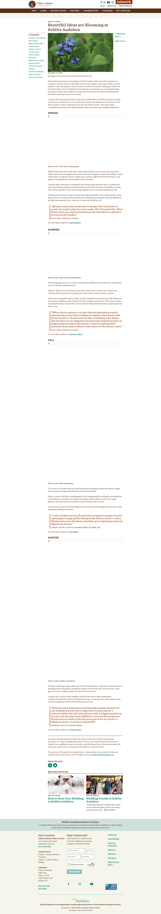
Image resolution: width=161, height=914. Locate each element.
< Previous (120, 34)
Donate (124, 2)
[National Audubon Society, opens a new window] (80, 902)
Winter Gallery (75, 730)
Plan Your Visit (44, 886)
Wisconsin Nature (36, 77)
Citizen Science (35, 49)
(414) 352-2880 (44, 846)
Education (33, 58)
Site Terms (112, 858)
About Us (111, 6)
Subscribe (74, 872)
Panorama (112, 854)
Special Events (54, 21)
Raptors (74, 11)
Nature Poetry (34, 63)
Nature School (58, 11)
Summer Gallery (76, 334)
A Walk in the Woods (37, 38)
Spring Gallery (75, 223)
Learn (43, 11)
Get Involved (123, 11)
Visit (33, 11)
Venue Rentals (125, 6)
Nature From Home (36, 60)
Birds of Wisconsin (36, 44)
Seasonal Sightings (36, 72)
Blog (102, 6)
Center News (34, 46)
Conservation (90, 11)
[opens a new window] (101, 3)
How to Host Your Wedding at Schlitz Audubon (65, 800)
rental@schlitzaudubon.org (103, 755)
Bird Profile (33, 41)
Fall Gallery (74, 532)
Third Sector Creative (84, 910)
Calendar (107, 11)
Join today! (42, 889)
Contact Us (112, 835)
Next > (118, 37)
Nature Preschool (35, 66)
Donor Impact (34, 55)
